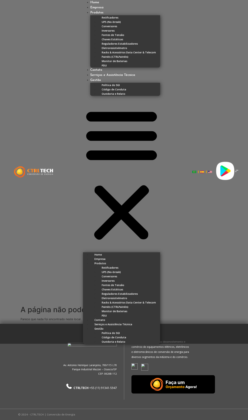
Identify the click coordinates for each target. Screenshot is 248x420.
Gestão (95, 80)
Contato (96, 70)
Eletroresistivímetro (114, 48)
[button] (121, 174)
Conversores (109, 26)
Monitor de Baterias (114, 61)
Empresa (96, 7)
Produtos (96, 12)
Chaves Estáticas (112, 39)
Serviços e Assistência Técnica (112, 75)
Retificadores (110, 17)
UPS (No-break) (111, 22)
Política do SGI (111, 85)
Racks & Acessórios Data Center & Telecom (129, 52)
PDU (104, 65)
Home (94, 2)
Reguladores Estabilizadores (120, 43)
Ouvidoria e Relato (113, 93)
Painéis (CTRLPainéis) (115, 56)
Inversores (108, 30)
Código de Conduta (114, 89)
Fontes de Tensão (113, 35)
